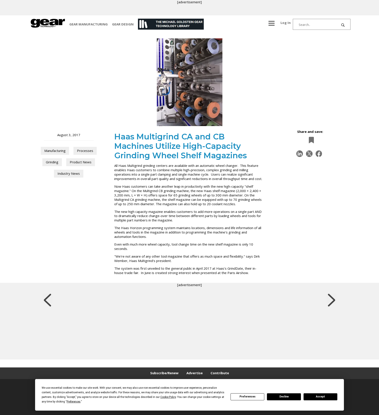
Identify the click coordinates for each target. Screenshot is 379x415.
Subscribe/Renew (164, 373)
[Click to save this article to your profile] (310, 140)
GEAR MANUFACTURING (88, 24)
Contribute (220, 373)
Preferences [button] (73, 401)
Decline (284, 396)
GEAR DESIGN (123, 24)
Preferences (248, 396)
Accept (320, 396)
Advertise (194, 373)
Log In (286, 22)
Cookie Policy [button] (168, 397)
